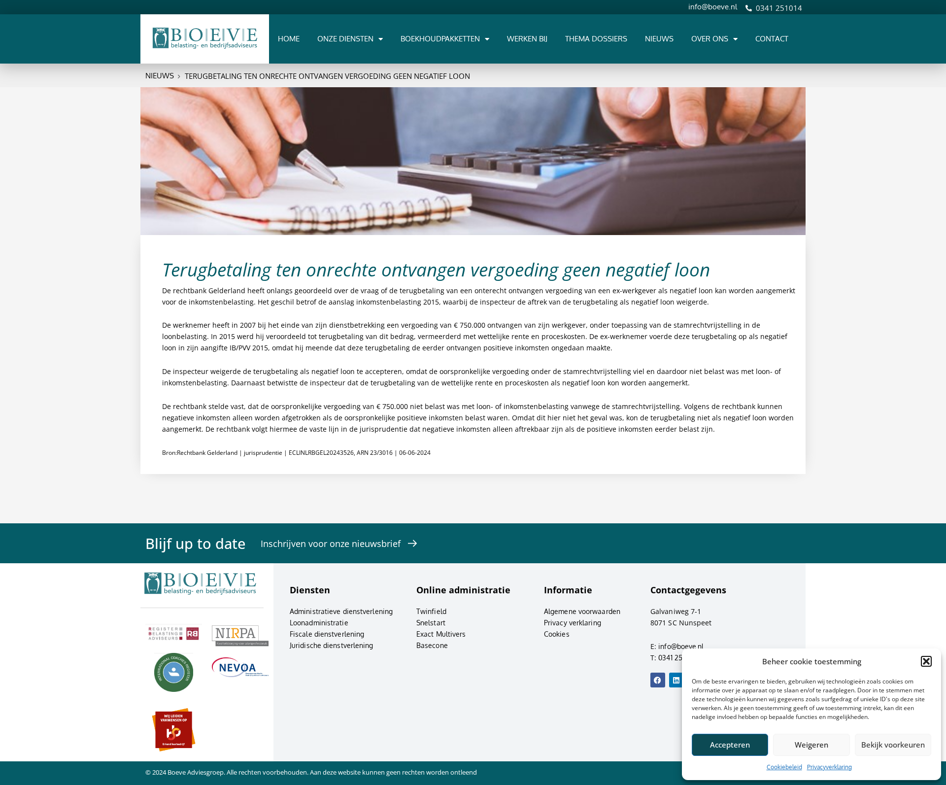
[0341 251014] (748, 8)
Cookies (557, 634)
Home (289, 38)
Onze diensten (345, 38)
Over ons (709, 38)
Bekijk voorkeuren (893, 745)
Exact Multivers (441, 634)
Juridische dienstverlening (331, 645)
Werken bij (527, 38)
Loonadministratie (319, 622)
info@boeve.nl (712, 6)
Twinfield (431, 611)
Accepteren (730, 745)
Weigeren (811, 745)
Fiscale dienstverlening (327, 634)
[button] (926, 661)
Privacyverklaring (829, 767)
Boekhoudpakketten (440, 38)
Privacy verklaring (572, 622)
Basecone (432, 645)
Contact (771, 38)
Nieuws (659, 38)
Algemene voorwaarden (582, 611)
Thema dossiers (596, 38)
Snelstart (430, 622)
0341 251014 (779, 8)
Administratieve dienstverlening (341, 611)
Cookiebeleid (784, 767)
